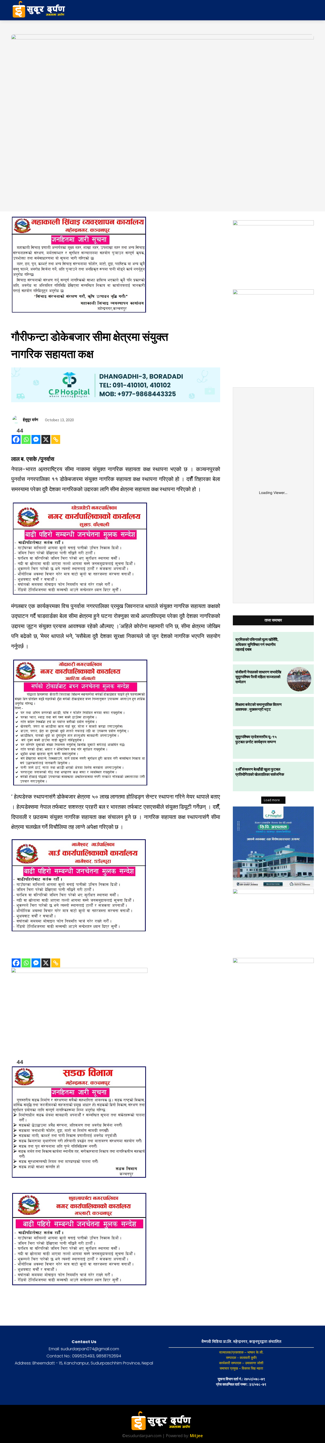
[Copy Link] (55, 439)
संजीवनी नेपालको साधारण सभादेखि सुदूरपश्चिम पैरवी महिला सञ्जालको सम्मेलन (258, 677)
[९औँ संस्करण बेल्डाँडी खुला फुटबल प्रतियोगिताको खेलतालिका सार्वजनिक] (299, 776)
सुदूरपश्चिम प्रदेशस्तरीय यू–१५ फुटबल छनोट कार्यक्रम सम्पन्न (256, 739)
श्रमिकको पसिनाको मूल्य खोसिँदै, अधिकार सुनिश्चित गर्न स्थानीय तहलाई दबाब (256, 644)
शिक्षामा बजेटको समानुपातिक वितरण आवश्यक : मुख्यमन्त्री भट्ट (258, 707)
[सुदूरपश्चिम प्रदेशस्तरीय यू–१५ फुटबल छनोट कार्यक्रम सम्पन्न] (299, 744)
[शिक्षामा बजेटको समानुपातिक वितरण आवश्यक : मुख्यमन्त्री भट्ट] (299, 712)
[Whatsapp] (26, 439)
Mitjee (196, 1435)
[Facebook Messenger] (35, 439)
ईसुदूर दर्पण (30, 420)
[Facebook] (16, 439)
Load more (272, 800)
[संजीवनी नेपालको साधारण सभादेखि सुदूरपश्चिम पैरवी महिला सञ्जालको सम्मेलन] (299, 679)
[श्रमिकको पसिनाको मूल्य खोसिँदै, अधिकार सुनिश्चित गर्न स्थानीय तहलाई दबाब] (299, 646)
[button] (274, 10)
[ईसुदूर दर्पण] (17, 419)
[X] (45, 439)
